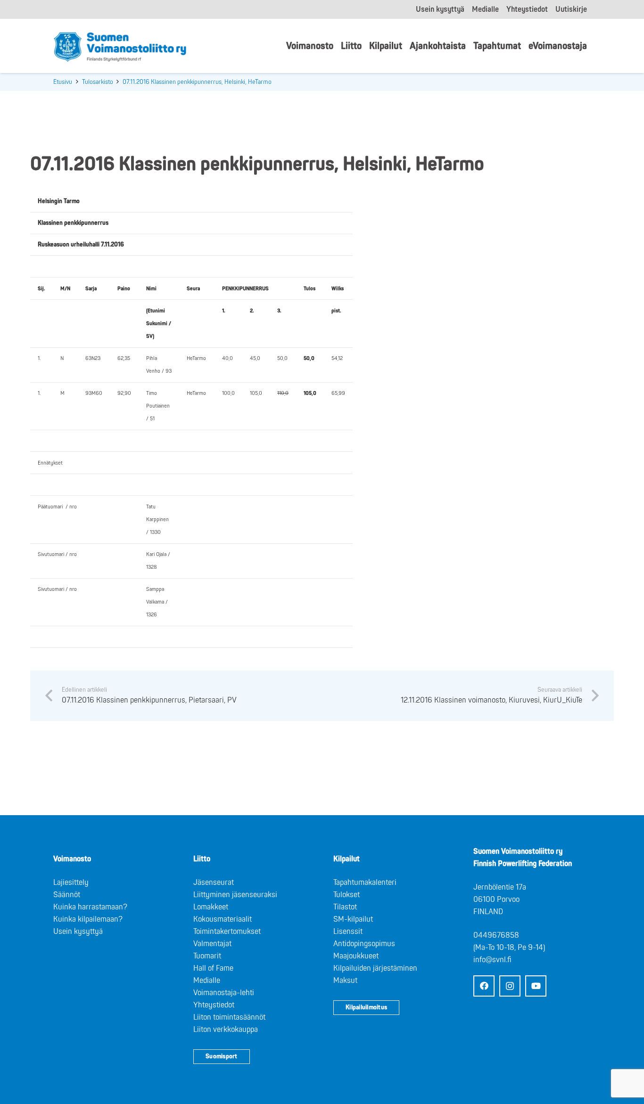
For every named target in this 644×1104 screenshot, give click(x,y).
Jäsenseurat (213, 882)
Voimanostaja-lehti (223, 993)
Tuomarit (207, 956)
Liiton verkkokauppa (225, 1029)
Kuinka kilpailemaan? (88, 919)
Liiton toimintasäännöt (229, 1017)
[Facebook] (484, 986)
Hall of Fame (213, 968)
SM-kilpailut (353, 919)
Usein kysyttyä (78, 931)
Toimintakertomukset (227, 931)
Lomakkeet (210, 907)
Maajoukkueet (356, 956)
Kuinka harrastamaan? (90, 907)
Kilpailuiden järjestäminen (375, 968)
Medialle (206, 980)
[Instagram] (509, 986)
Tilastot (345, 907)
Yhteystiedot (213, 1005)
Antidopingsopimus (364, 944)
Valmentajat (212, 944)
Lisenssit (348, 931)
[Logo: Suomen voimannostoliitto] (120, 46)
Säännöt (66, 895)
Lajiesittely (71, 882)
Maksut (345, 980)
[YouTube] (535, 986)
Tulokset (346, 895)
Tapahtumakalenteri (364, 882)
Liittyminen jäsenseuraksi (235, 895)
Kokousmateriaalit (222, 919)
